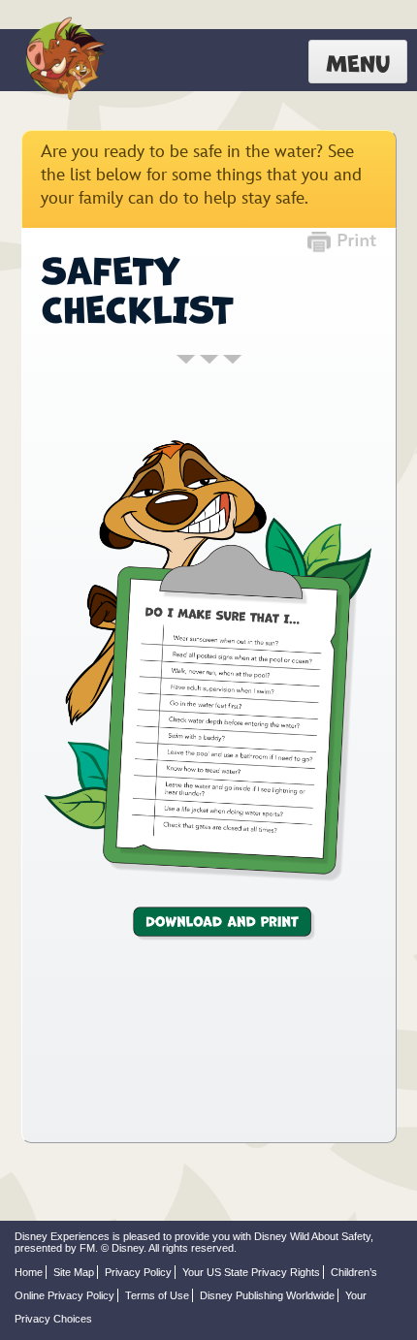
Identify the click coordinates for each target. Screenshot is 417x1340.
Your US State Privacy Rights (251, 1272)
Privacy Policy (138, 1272)
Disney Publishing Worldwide (267, 1295)
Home (29, 1272)
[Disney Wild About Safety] (63, 60)
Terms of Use (157, 1295)
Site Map (73, 1272)
